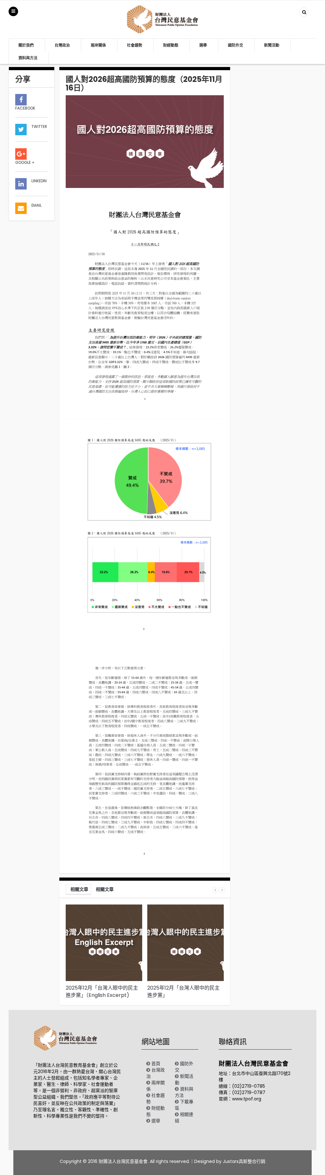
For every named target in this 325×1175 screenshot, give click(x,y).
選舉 (203, 45)
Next (222, 890)
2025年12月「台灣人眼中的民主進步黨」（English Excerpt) (102, 991)
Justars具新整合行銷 (244, 1161)
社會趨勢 (134, 45)
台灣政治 (62, 45)
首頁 (155, 1063)
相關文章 (79, 889)
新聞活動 (271, 45)
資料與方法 (27, 58)
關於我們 (26, 45)
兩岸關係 (98, 45)
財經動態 (170, 45)
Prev (215, 890)
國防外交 (235, 45)
